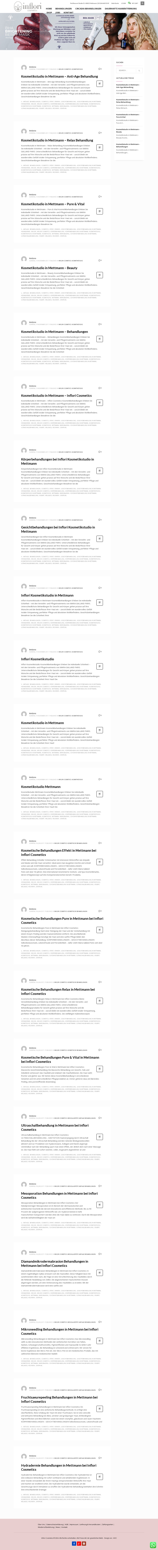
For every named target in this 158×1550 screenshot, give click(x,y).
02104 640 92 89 (103, 3)
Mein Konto (115, 3)
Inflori (33, 104)
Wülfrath (56, 108)
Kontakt (64, 1527)
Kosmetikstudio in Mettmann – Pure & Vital (52, 204)
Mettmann (55, 106)
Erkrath (57, 101)
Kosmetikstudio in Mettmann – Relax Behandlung (57, 140)
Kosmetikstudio (77, 69)
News (58, 1527)
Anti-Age (26, 101)
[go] (139, 70)
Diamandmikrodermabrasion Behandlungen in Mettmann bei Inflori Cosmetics (54, 1263)
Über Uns (41, 1524)
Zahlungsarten (107, 1524)
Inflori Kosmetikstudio (37, 659)
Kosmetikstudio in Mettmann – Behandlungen (54, 332)
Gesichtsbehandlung (68, 101)
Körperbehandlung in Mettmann (76, 104)
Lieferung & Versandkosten (90, 1524)
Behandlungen (35, 101)
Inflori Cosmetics (65, 69)
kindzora (32, 67)
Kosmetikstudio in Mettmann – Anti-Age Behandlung (59, 76)
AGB (66, 1524)
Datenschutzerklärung (55, 1524)
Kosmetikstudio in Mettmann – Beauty (49, 268)
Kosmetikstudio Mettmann (40, 787)
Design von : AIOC (110, 1538)
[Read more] (99, 86)
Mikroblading (64, 106)
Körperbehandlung (57, 104)
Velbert (41, 108)
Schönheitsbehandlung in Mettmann (83, 106)
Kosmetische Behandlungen (77, 843)
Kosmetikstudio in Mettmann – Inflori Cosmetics (56, 395)
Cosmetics (45, 101)
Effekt (51, 101)
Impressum (74, 1524)
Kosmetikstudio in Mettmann (31, 106)
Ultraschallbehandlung (29, 108)
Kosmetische (46, 106)
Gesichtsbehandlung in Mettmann (89, 101)
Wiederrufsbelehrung (46, 1527)
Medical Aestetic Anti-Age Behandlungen (82, 1118)
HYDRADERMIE (25, 104)
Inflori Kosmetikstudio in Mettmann (47, 595)
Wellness (48, 108)
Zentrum (63, 108)
